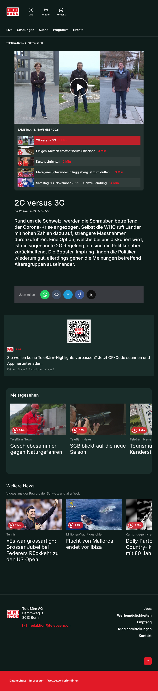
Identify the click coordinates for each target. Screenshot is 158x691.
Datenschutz (17, 680)
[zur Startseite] (13, 11)
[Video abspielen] (79, 87)
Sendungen (25, 30)
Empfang (144, 622)
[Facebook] (79, 294)
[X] (91, 294)
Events (78, 30)
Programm (60, 30)
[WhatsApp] (45, 294)
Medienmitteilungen (135, 629)
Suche (43, 30)
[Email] (68, 294)
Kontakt (145, 636)
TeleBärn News (15, 43)
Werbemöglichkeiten (134, 615)
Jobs (148, 609)
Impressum (36, 680)
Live (9, 30)
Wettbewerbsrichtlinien (63, 680)
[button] (56, 294)
